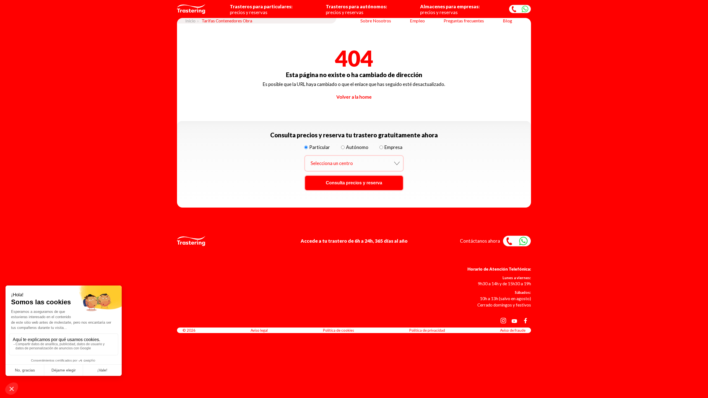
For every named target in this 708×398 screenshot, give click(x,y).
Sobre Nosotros (375, 20)
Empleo (417, 20)
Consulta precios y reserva (354, 182)
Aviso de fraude (512, 330)
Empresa (393, 147)
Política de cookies (338, 330)
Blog (507, 20)
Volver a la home (354, 97)
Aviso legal (259, 330)
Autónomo (357, 147)
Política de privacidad (427, 330)
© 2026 (189, 330)
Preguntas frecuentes (464, 20)
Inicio (190, 20)
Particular (319, 147)
